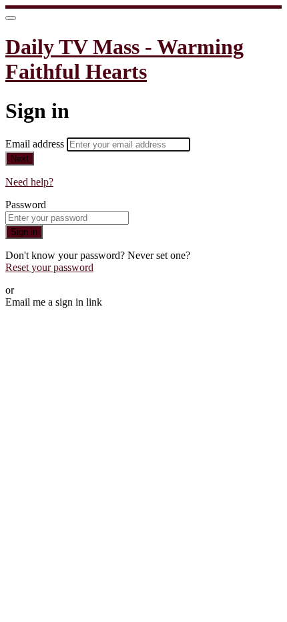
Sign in (24, 232)
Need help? (29, 182)
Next (20, 158)
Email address (36, 143)
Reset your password (49, 267)
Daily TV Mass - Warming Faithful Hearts (124, 59)
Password (25, 204)
